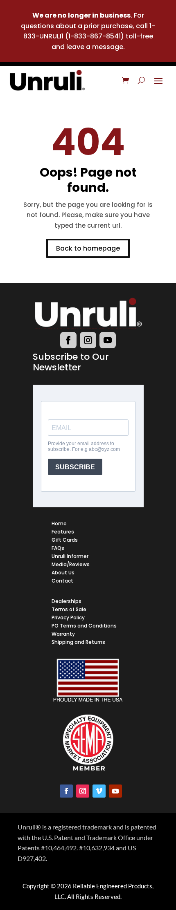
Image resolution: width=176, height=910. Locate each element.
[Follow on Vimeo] (99, 791)
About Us (63, 572)
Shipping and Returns (78, 642)
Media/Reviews (71, 564)
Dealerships (66, 601)
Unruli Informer (70, 556)
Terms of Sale (69, 609)
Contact (62, 580)
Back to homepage (88, 248)
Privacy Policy (68, 617)
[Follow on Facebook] (68, 340)
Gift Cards (65, 539)
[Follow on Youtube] (107, 340)
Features (63, 531)
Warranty (63, 633)
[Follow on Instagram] (88, 340)
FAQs (58, 548)
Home (59, 523)
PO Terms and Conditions (84, 625)
